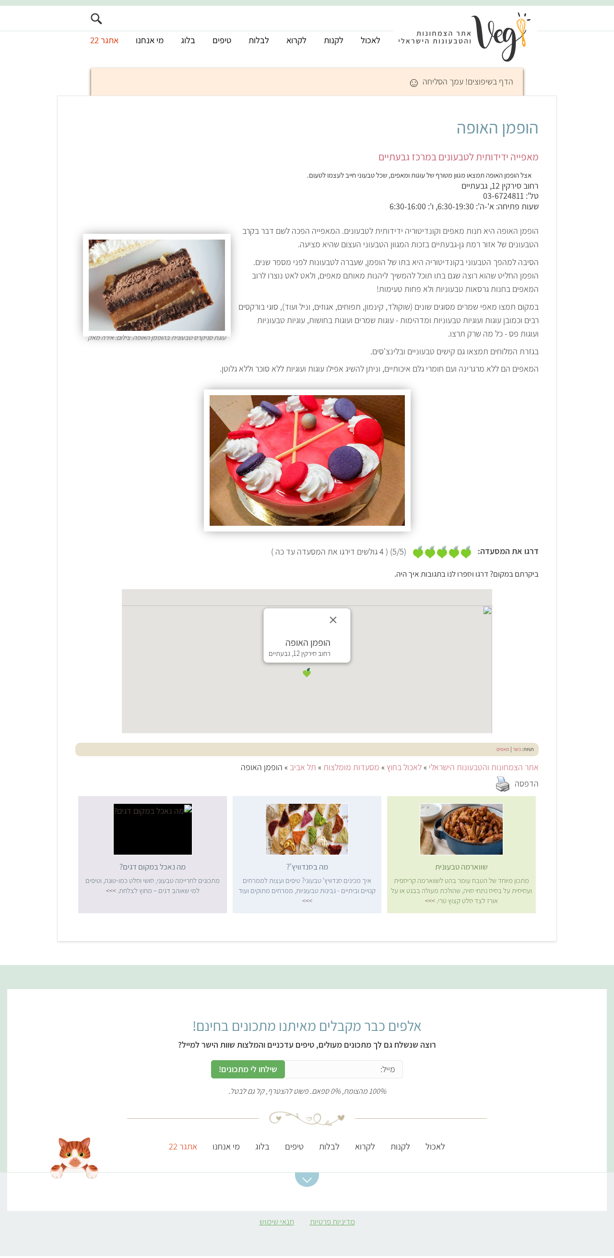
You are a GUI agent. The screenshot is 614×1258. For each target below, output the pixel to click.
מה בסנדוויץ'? (307, 866)
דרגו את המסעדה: (508, 551)
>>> (430, 900)
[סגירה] (333, 619)
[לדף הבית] (465, 37)
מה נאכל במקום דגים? (152, 866)
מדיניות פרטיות (332, 1221)
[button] (307, 672)
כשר (517, 749)
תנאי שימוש (277, 1221)
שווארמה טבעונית (461, 866)
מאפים (502, 749)
